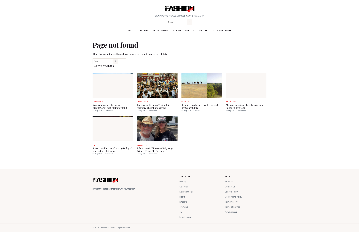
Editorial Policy (231, 192)
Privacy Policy (231, 202)
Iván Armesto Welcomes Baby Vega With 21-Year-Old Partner (155, 150)
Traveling (202, 30)
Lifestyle (189, 30)
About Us (229, 181)
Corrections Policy (233, 197)
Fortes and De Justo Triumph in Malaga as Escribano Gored (153, 106)
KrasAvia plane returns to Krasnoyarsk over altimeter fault (110, 106)
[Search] (189, 22)
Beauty (132, 30)
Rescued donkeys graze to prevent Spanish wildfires (199, 106)
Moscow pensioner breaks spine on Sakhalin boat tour (244, 106)
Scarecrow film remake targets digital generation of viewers (112, 150)
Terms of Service (232, 207)
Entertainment (161, 30)
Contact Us (230, 186)
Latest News (224, 30)
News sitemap (231, 212)
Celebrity (144, 30)
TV (212, 30)
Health (177, 30)
